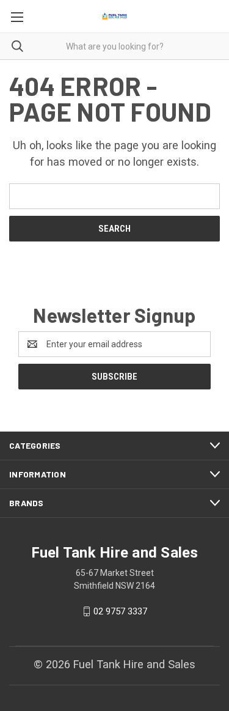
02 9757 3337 (120, 611)
